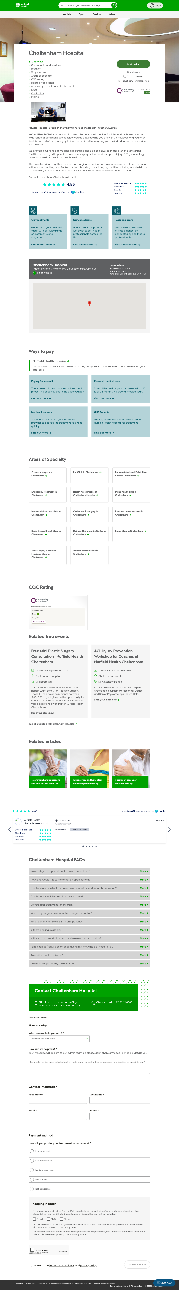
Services (97, 14)
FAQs (34, 89)
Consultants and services (46, 65)
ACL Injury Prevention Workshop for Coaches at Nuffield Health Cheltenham (118, 656)
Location (36, 68)
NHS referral (41, 1179)
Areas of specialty (41, 75)
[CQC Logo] (39, 603)
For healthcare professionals (59, 1284)
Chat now (128, 80)
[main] (89, 649)
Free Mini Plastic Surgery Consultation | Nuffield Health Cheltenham (57, 656)
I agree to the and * (65, 1265)
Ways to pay (38, 72)
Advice (112, 14)
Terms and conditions (119, 1286)
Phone (67, 1219)
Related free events (42, 82)
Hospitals (66, 14)
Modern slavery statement (104, 1284)
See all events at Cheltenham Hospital (52, 724)
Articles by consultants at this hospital (53, 86)
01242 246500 (124, 1002)
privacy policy (88, 1265)
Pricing (35, 97)
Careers (42, 1284)
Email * (33, 1110)
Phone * (94, 1110)
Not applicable (43, 1188)
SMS (53, 1219)
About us (19, 1284)
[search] (87, 5)
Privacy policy (136, 1286)
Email (40, 1219)
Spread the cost (43, 1160)
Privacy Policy (79, 1234)
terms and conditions (61, 1265)
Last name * (97, 1094)
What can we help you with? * (46, 1033)
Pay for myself (42, 1151)
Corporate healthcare (82, 1284)
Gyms (81, 14)
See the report (37, 621)
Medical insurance (44, 1170)
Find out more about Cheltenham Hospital (53, 177)
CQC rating (37, 79)
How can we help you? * (43, 1049)
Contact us (37, 93)
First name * (36, 1094)
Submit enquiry (137, 1264)
